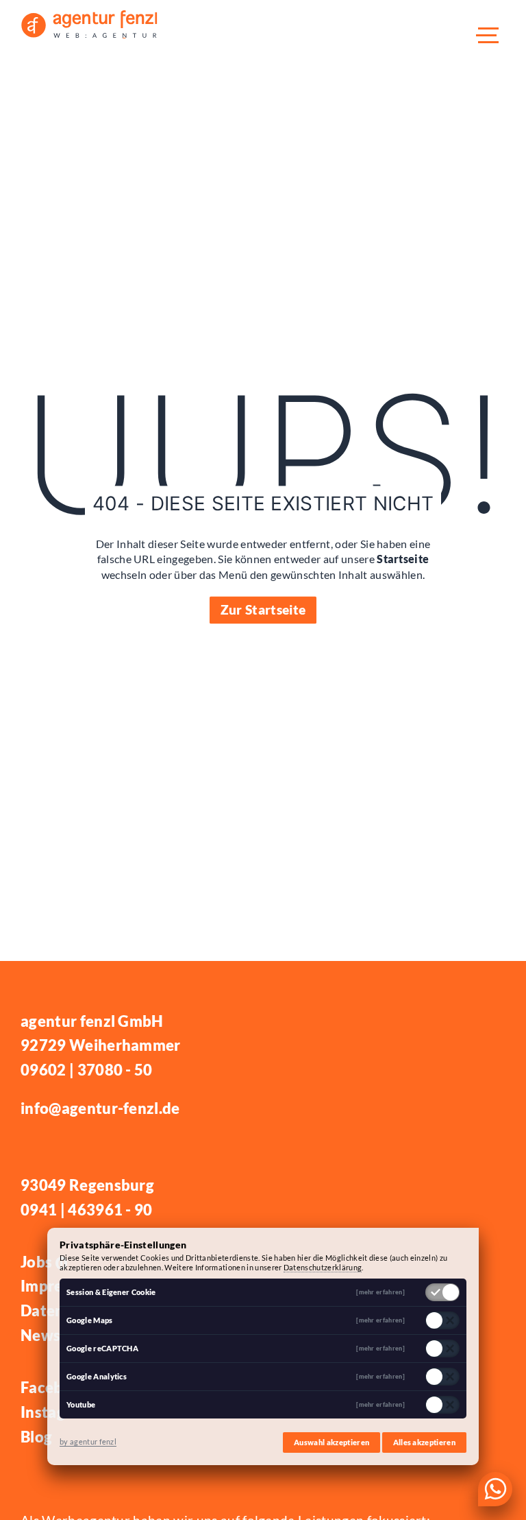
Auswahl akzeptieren (331, 1442)
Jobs (42, 1261)
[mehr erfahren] (380, 1293)
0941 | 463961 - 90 (87, 1209)
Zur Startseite (263, 609)
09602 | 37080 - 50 (87, 1069)
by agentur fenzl (88, 1441)
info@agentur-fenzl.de (100, 1108)
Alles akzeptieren (424, 1442)
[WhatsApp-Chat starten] (495, 1489)
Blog (36, 1436)
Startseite (403, 559)
